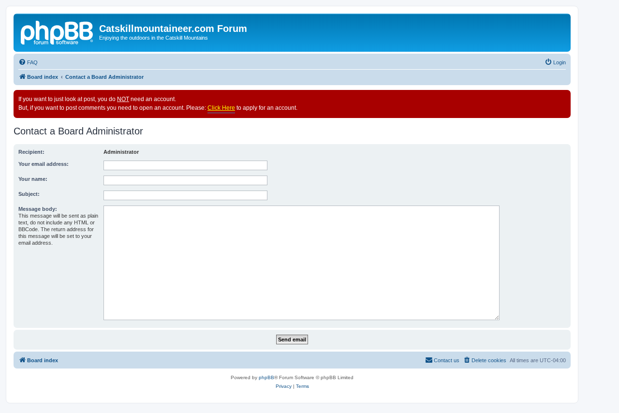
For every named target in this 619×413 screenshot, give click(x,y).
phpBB (266, 377)
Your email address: (43, 164)
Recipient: (31, 152)
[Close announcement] (563, 98)
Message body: (37, 209)
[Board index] (57, 31)
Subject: (29, 194)
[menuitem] (28, 62)
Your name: (32, 179)
